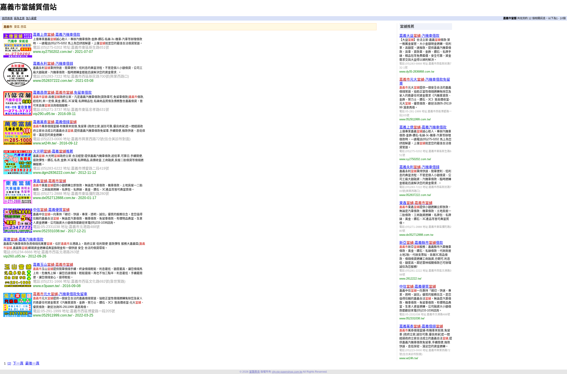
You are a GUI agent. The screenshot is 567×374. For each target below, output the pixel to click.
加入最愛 (31, 18)
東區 (17, 26)
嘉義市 (8, 26)
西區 (23, 26)
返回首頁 (7, 18)
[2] (9, 363)
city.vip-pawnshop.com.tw (287, 371)
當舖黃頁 (254, 371)
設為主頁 (19, 18)
